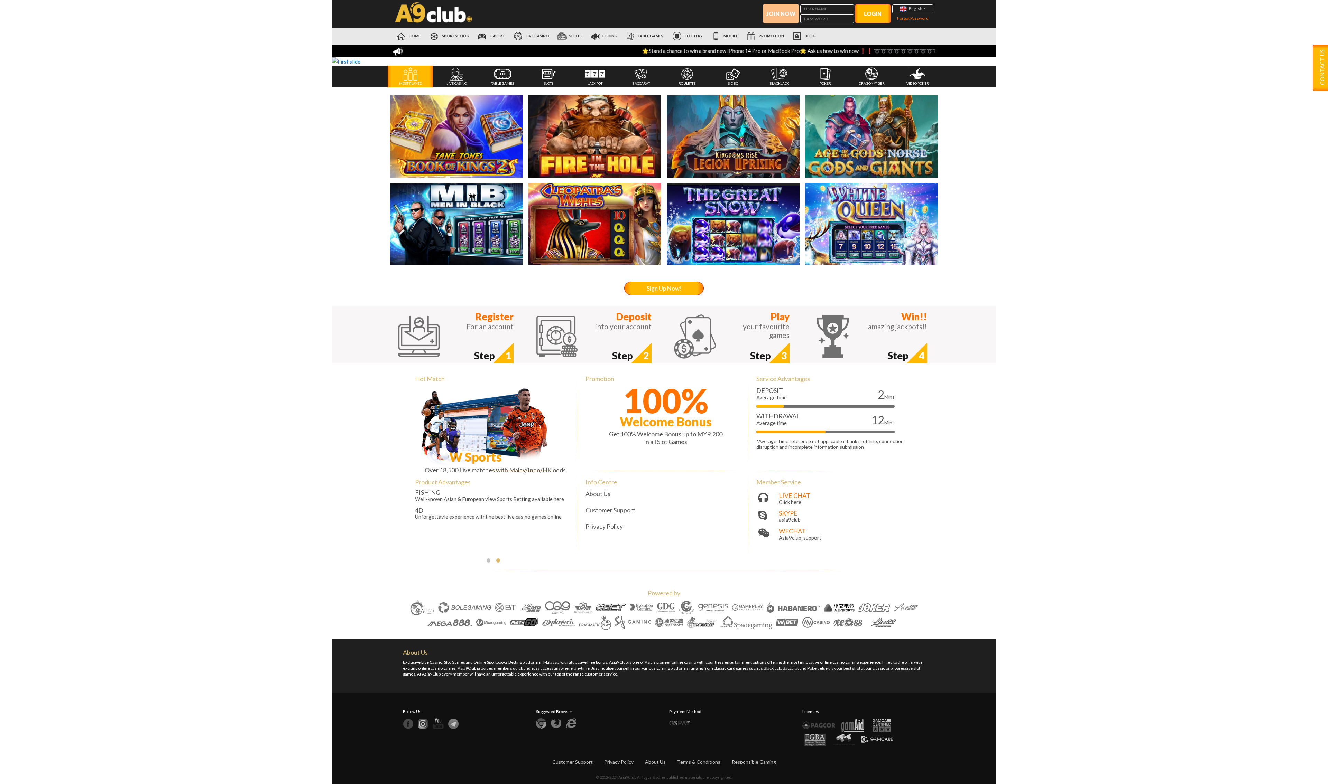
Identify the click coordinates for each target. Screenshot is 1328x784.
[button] (382, 61)
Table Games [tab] (502, 83)
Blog (810, 36)
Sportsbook (455, 36)
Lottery (693, 36)
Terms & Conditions (698, 762)
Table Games (650, 36)
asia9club (790, 520)
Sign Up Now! (664, 288)
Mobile (730, 36)
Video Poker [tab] (917, 83)
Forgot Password (913, 18)
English (915, 8)
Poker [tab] (825, 83)
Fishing (609, 36)
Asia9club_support (800, 538)
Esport (497, 36)
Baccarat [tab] (641, 83)
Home (414, 36)
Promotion (771, 36)
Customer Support (610, 510)
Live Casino (537, 36)
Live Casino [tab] (456, 83)
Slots (575, 36)
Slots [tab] (548, 83)
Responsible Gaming (754, 762)
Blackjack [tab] (779, 83)
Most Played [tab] (410, 83)
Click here (790, 502)
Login (873, 13)
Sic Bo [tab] (733, 83)
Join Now (780, 13)
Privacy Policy (604, 526)
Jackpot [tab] (595, 83)
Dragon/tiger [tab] (872, 83)
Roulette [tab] (687, 83)
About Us (597, 494)
